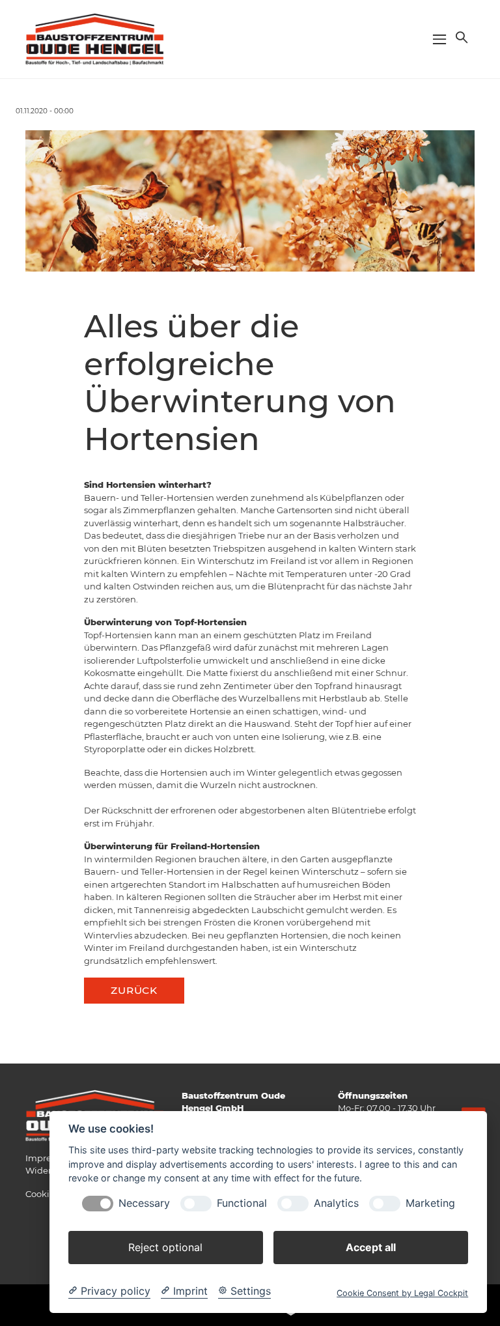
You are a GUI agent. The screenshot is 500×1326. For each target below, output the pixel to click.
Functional (242, 1203)
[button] (460, 37)
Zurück (134, 990)
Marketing (430, 1203)
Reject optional (165, 1247)
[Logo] (95, 38)
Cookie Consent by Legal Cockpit (402, 1293)
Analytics (336, 1203)
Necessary (144, 1203)
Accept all (371, 1247)
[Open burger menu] (439, 39)
